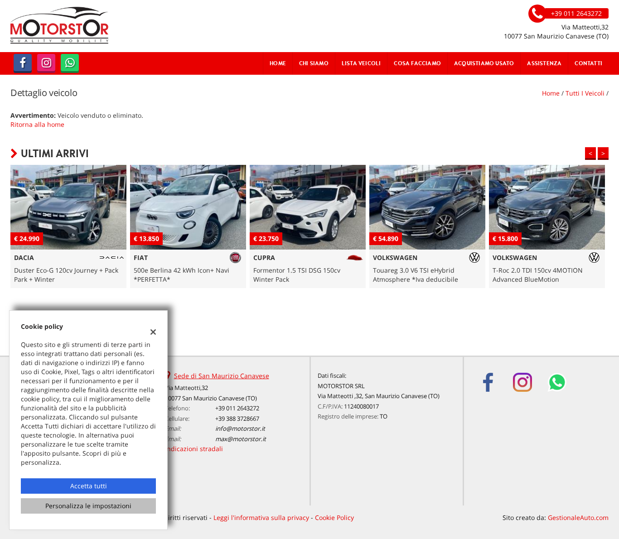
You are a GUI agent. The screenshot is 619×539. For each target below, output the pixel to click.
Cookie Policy (334, 517)
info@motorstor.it (240, 428)
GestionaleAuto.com (578, 517)
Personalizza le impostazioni (88, 505)
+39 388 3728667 (237, 418)
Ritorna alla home (37, 124)
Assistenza (544, 63)
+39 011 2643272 (237, 408)
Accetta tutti (88, 485)
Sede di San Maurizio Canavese (221, 375)
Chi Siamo (314, 63)
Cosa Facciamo (417, 63)
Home (278, 63)
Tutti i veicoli (585, 93)
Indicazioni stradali (194, 448)
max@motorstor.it (240, 439)
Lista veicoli (361, 63)
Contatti (588, 63)
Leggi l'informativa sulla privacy (261, 517)
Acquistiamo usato (484, 63)
